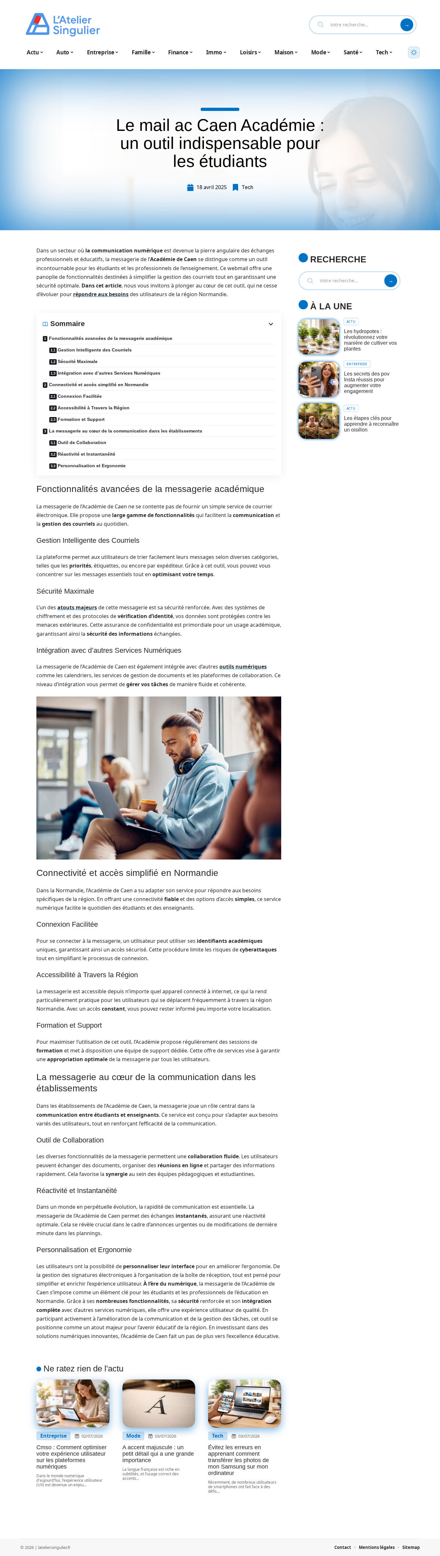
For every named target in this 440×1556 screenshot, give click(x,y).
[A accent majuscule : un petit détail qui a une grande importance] (159, 1403)
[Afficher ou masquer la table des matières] (180, 324)
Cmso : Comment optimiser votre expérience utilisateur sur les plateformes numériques (71, 1457)
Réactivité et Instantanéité (86, 454)
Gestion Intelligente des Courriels (95, 349)
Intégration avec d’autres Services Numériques (109, 373)
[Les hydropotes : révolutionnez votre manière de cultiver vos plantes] (319, 337)
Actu (351, 321)
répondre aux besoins (101, 294)
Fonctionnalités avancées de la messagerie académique (110, 338)
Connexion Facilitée (80, 396)
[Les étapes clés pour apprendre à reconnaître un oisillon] (319, 421)
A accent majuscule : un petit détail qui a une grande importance (158, 1453)
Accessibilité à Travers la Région (93, 407)
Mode (133, 1435)
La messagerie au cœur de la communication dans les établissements (125, 430)
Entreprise (53, 1435)
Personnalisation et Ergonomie (92, 465)
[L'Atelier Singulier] (62, 24)
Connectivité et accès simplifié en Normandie (98, 384)
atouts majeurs (77, 607)
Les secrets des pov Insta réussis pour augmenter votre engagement (366, 382)
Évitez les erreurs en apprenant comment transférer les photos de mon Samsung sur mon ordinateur (238, 1460)
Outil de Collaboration (82, 442)
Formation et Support (81, 419)
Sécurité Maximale (78, 361)
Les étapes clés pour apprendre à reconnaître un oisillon (371, 423)
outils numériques (243, 666)
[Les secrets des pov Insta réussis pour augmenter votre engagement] (319, 379)
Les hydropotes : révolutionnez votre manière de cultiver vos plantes (370, 340)
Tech (247, 187)
